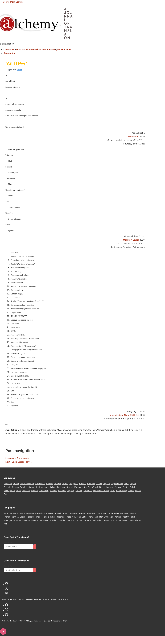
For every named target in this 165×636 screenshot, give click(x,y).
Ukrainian (88, 490)
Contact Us (9, 53)
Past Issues (22, 49)
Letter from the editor (92, 487)
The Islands (133, 136)
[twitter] (6, 588)
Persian (117, 487)
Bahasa (49, 483)
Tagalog (70, 490)
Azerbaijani (40, 483)
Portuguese (9, 490)
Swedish (62, 490)
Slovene (34, 490)
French (7, 487)
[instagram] (6, 593)
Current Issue (10, 49)
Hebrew (30, 487)
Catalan (82, 483)
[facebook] (6, 583)
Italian (53, 487)
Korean (77, 487)
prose (18, 490)
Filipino (133, 483)
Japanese (61, 487)
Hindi (37, 487)
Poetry (126, 487)
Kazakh (70, 487)
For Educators (64, 49)
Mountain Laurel (131, 239)
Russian (26, 490)
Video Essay (121, 490)
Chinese (91, 483)
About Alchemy (49, 49)
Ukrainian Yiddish (101, 490)
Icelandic (45, 487)
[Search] (34, 546)
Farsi (126, 483)
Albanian (8, 483)
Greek (22, 487)
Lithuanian (108, 487)
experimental (117, 483)
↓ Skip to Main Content (11, 2)
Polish (132, 487)
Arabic (16, 483)
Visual (19, 70)
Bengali (57, 483)
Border (65, 483)
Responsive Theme (60, 599)
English (106, 483)
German (15, 487)
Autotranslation (27, 483)
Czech (99, 483)
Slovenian (43, 490)
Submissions (35, 49)
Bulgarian (73, 483)
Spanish (53, 490)
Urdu (112, 490)
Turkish (79, 490)
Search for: (8, 543)
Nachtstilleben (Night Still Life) (124, 415)
